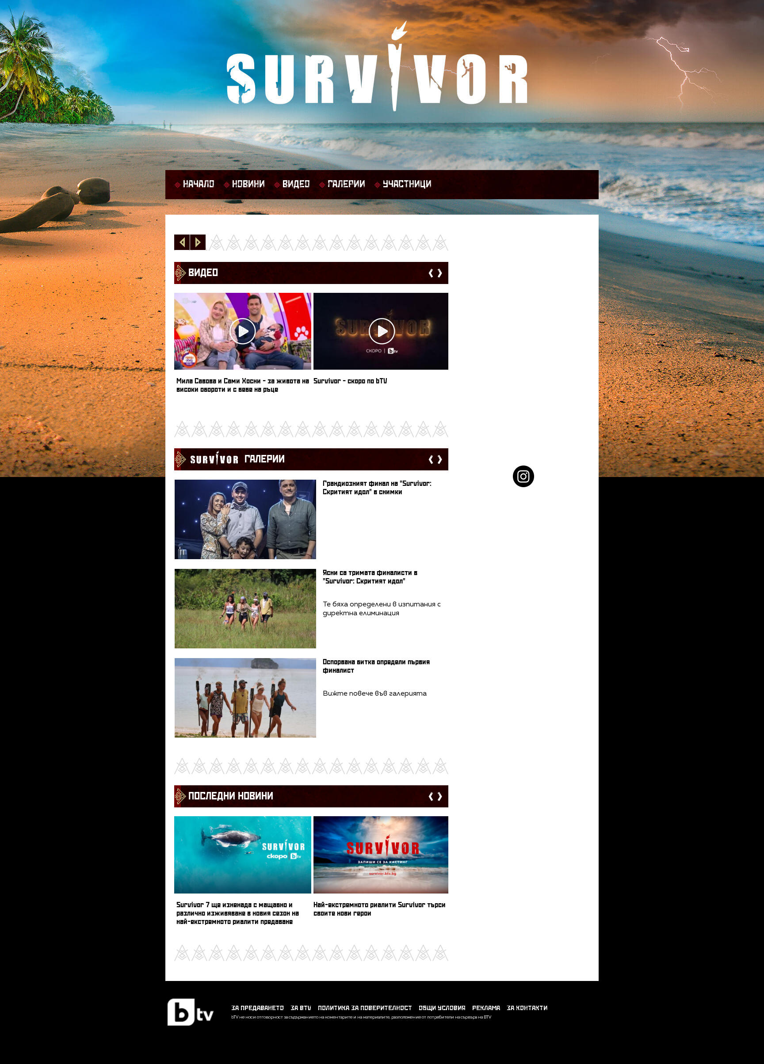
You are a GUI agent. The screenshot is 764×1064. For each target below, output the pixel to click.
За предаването (257, 1008)
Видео (296, 185)
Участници (407, 185)
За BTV (300, 1008)
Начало (198, 185)
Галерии (346, 185)
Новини (248, 185)
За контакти (527, 1008)
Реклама (486, 1008)
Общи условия (442, 1008)
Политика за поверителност (365, 1008)
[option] (242, 347)
